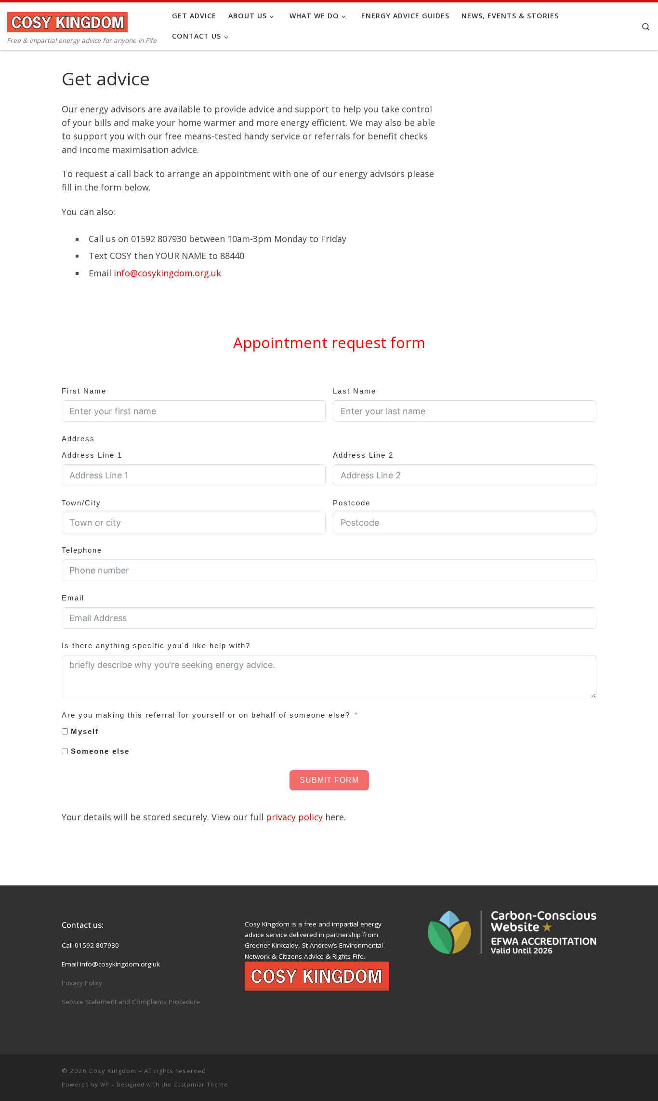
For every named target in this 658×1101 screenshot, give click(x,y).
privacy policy (294, 817)
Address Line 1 (92, 455)
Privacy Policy (82, 983)
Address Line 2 (363, 455)
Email (73, 598)
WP (104, 1084)
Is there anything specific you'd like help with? (156, 645)
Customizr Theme (200, 1084)
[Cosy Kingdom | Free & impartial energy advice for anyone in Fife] (67, 20)
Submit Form (329, 780)
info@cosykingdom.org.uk (167, 273)
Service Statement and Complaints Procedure (131, 1001)
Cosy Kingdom (112, 1070)
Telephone (82, 550)
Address (78, 439)
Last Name (354, 391)
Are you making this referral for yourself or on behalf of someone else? (206, 715)
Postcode (351, 503)
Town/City (81, 503)
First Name (84, 391)
